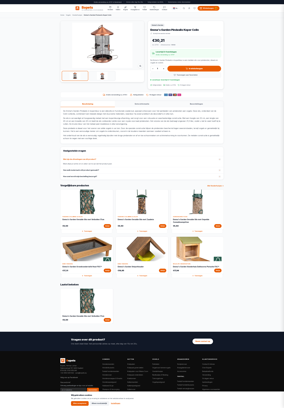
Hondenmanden (108, 364)
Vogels (68, 15)
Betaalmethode (207, 371)
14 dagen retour (208, 378)
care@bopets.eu (81, 373)
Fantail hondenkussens (185, 385)
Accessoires (181, 371)
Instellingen (115, 403)
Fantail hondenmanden (110, 371)
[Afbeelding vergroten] (140, 66)
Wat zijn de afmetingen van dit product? (79, 159)
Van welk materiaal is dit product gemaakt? (81, 170)
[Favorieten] (194, 8)
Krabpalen (131, 364)
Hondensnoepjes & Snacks (112, 378)
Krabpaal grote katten (135, 368)
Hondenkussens (108, 368)
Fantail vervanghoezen (185, 388)
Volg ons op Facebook (69, 377)
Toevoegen (88, 231)
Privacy (205, 386)
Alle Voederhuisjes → (215, 186)
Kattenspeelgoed (133, 386)
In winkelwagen (196, 69)
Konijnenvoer (182, 364)
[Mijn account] (189, 8)
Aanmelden (93, 390)
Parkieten (155, 364)
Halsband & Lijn (107, 386)
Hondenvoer (107, 375)
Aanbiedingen (207, 382)
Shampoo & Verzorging (110, 389)
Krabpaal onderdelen (135, 375)
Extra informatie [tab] (142, 104)
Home (62, 15)
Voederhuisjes (77, 15)
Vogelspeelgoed (158, 382)
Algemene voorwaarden (211, 389)
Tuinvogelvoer (157, 378)
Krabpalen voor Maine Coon (137, 371)
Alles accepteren (79, 403)
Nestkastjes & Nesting (160, 375)
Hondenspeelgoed (109, 382)
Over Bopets (207, 368)
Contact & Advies (208, 364)
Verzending (206, 375)
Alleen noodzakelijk (99, 403)
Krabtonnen (131, 378)
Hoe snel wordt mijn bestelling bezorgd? (80, 176)
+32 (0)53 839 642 (67, 373)
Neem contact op (202, 341)
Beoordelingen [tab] (196, 104)
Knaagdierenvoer (183, 368)
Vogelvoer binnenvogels (161, 368)
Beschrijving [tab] (87, 104)
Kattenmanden (132, 382)
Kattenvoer (131, 389)
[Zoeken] (184, 8)
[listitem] (75, 76)
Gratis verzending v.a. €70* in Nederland (108, 2)
